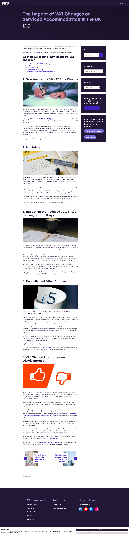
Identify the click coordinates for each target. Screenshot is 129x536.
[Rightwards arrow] (75, 458)
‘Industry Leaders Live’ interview (50, 442)
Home (121, 3)
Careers (29, 516)
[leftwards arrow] (25, 458)
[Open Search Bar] (127, 3)
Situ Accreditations (33, 512)
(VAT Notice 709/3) (45, 119)
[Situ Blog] (5, 3)
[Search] (101, 55)
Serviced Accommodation (94, 131)
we (39, 52)
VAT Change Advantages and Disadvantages (41, 71)
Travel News (27, 27)
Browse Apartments (92, 108)
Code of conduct (58, 504)
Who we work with (33, 504)
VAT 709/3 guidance (46, 348)
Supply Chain (31, 519)
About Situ (30, 508)
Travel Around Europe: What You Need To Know (40, 458)
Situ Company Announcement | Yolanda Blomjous (61, 458)
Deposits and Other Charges (35, 70)
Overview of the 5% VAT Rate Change (38, 64)
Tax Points (30, 66)
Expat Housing (90, 137)
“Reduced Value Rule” (33, 68)
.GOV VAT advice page (50, 438)
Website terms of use (59, 508)
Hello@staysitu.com (84, 504)
